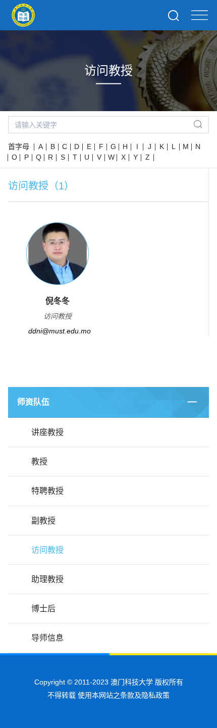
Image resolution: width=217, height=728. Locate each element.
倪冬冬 (57, 301)
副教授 (43, 520)
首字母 (18, 146)
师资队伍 (33, 402)
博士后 (43, 608)
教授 (39, 461)
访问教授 (47, 550)
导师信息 (47, 638)
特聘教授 (47, 491)
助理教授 (47, 579)
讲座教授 (47, 432)
